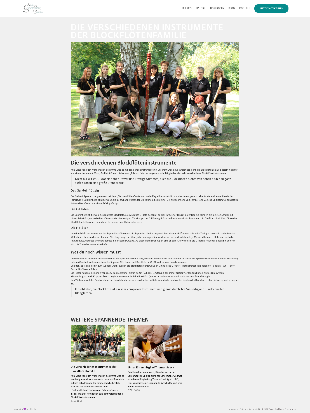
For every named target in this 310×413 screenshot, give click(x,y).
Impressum (233, 409)
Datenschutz (245, 409)
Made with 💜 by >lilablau (25, 409)
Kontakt (256, 409)
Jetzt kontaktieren (271, 9)
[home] (32, 8)
